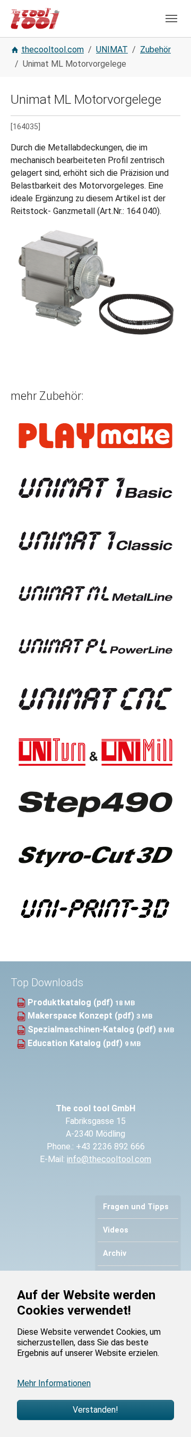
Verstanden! (95, 1410)
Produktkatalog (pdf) (71, 1002)
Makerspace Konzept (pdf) (82, 1016)
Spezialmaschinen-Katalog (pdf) (93, 1029)
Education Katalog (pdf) (76, 1043)
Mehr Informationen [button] (54, 1383)
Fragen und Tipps (136, 1206)
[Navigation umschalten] (171, 19)
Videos (115, 1230)
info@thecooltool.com (109, 1159)
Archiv (114, 1253)
